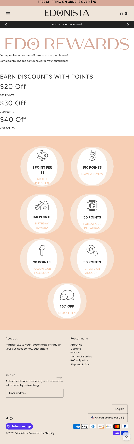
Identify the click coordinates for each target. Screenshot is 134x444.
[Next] (127, 24)
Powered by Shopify (41, 433)
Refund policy (79, 360)
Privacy (75, 352)
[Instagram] (11, 418)
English (120, 409)
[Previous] (6, 24)
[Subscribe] (59, 377)
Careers (75, 348)
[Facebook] (7, 418)
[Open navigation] (8, 13)
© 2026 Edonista (16, 433)
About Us (76, 344)
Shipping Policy (80, 364)
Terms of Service (81, 356)
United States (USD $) (109, 417)
